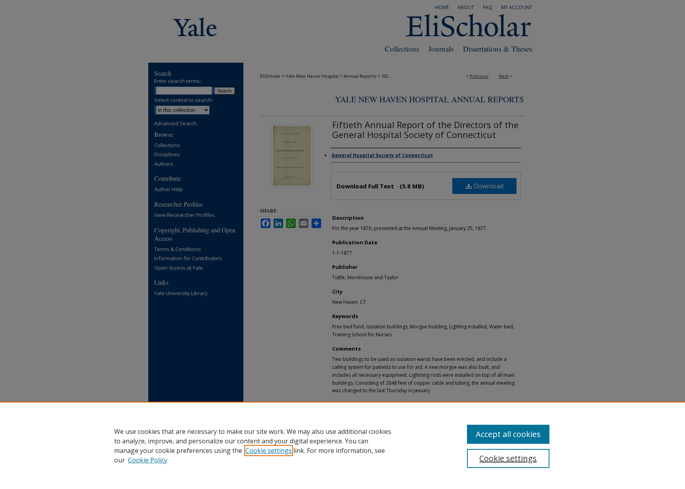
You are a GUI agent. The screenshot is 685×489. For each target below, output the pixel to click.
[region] (342, 445)
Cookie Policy (147, 460)
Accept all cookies (508, 434)
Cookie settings (268, 450)
